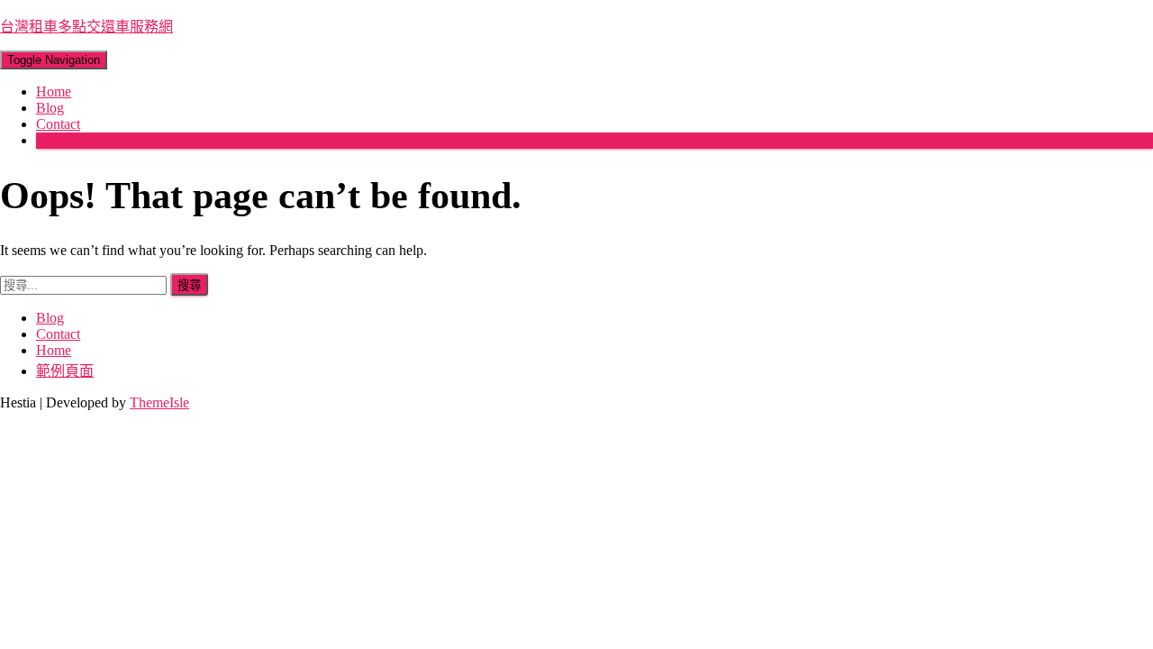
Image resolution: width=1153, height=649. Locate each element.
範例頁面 (65, 371)
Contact (58, 124)
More (51, 140)
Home (53, 91)
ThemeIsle (159, 402)
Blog (50, 107)
